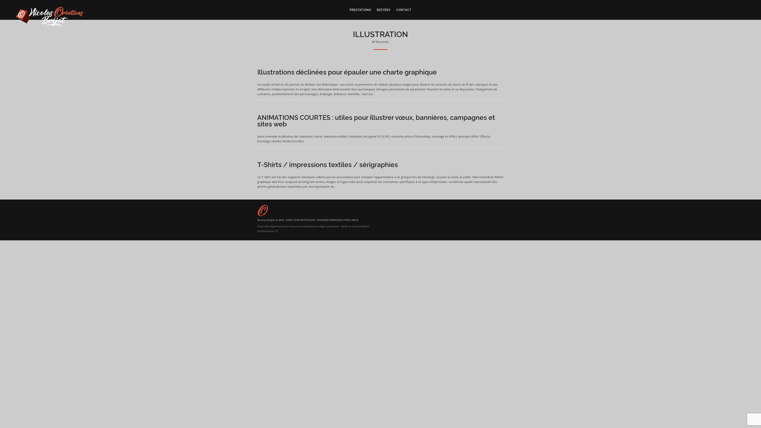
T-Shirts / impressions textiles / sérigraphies (327, 165)
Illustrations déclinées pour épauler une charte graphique (347, 72)
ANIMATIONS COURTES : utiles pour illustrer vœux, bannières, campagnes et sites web (376, 121)
